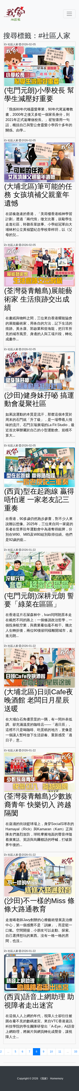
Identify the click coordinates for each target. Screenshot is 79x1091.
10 (51, 1051)
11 (59, 1051)
